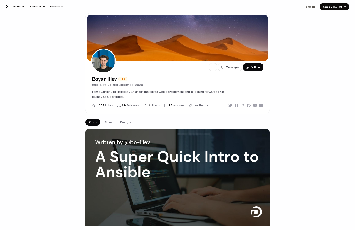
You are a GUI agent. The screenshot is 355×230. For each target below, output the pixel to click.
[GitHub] (249, 105)
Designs (126, 122)
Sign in (310, 6)
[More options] (213, 67)
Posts (93, 122)
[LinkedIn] (261, 105)
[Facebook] (236, 105)
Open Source (37, 6)
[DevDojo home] (7, 6)
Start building (332, 6)
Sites (108, 122)
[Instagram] (242, 105)
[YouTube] (255, 105)
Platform (18, 6)
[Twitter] (230, 105)
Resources (56, 6)
